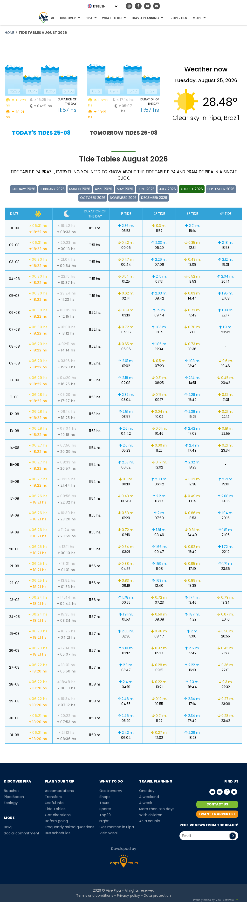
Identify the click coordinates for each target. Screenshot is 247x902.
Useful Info (54, 802)
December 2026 (154, 197)
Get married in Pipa (116, 826)
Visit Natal (108, 832)
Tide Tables (55, 808)
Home (9, 32)
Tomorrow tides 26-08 (123, 133)
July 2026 (167, 189)
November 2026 (123, 197)
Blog (8, 827)
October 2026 (92, 197)
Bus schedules (57, 832)
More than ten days (156, 808)
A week (145, 802)
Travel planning (145, 18)
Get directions (58, 814)
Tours (104, 802)
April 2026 (103, 189)
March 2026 (79, 189)
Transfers (53, 796)
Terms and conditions (94, 895)
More (197, 18)
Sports (105, 808)
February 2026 (52, 189)
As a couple (149, 820)
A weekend (149, 796)
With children (150, 814)
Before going (56, 820)
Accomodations (59, 790)
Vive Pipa (113, 890)
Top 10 (105, 814)
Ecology (11, 802)
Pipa (88, 18)
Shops (104, 796)
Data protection (157, 895)
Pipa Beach (14, 796)
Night (104, 820)
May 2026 (125, 189)
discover (68, 18)
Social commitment (22, 833)
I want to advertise (217, 814)
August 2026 (191, 189)
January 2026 (23, 189)
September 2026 (220, 189)
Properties (178, 18)
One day (146, 790)
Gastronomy (110, 790)
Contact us (217, 804)
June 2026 (146, 189)
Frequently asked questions (69, 826)
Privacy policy (128, 895)
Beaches (12, 790)
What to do (112, 18)
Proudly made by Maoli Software (213, 900)
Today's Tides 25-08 (41, 133)
